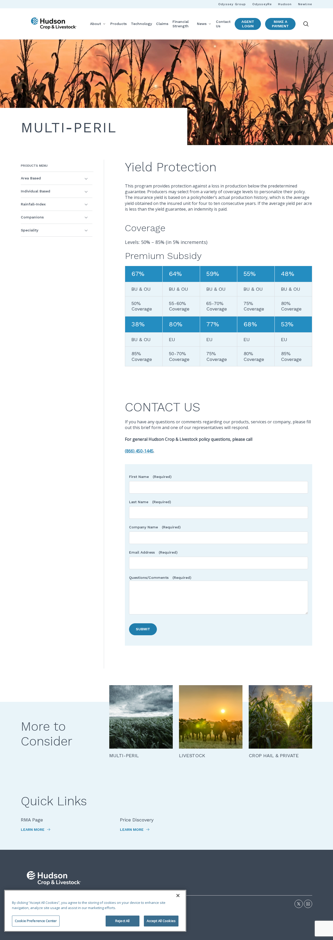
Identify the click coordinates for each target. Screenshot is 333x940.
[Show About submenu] (104, 24)
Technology (141, 24)
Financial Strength (180, 24)
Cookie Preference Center (36, 920)
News (202, 24)
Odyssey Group (232, 4)
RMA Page (32, 819)
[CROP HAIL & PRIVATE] (280, 717)
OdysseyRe (262, 4)
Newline (305, 4)
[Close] (178, 895)
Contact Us (223, 24)
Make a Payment (280, 24)
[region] (95, 911)
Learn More (33, 829)
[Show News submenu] (210, 24)
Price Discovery (136, 819)
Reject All (122, 920)
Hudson (285, 4)
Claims (162, 24)
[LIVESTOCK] (210, 717)
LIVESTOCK (192, 755)
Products (118, 24)
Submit (143, 629)
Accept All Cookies (161, 920)
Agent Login (247, 24)
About (95, 24)
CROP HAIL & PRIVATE (274, 755)
